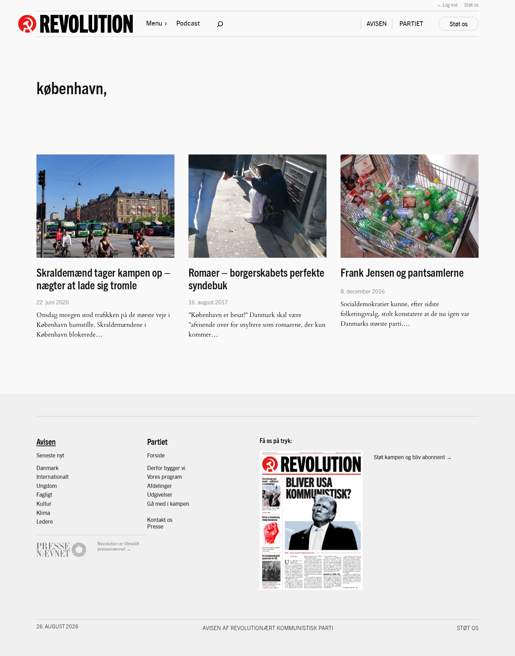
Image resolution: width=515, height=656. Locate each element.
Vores (154, 476)
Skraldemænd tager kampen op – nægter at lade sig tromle (103, 278)
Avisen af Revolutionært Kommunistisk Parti (267, 627)
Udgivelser (159, 494)
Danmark (47, 467)
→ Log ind (447, 4)
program (172, 476)
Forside (156, 455)
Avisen (46, 441)
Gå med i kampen (168, 503)
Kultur (44, 503)
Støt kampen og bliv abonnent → (413, 457)
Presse (155, 526)
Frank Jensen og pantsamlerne (402, 272)
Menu (154, 23)
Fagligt (44, 494)
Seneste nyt (50, 455)
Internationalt (52, 476)
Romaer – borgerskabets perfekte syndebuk (256, 278)
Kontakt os (159, 519)
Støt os (471, 4)
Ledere (44, 521)
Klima (43, 512)
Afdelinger (159, 485)
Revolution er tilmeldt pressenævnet (118, 546)
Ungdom (46, 485)
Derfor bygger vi (166, 467)
